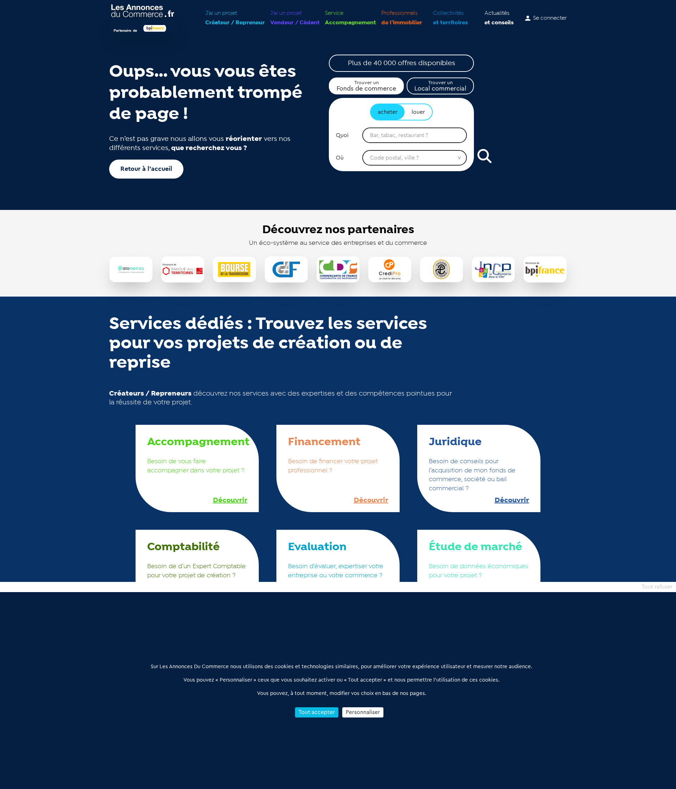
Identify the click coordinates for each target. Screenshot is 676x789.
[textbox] (414, 135)
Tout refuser (656, 587)
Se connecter (550, 18)
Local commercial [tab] (440, 86)
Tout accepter (317, 712)
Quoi (342, 135)
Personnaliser (363, 712)
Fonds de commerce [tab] (366, 86)
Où (340, 158)
